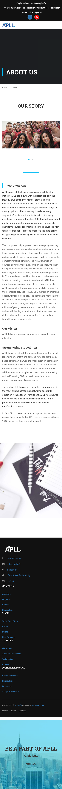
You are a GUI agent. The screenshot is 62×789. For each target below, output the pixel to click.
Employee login (23, 3)
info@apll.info (40, 3)
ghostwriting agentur (39, 391)
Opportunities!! (42, 8)
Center (5, 626)
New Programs (8, 637)
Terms (13, 711)
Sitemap (22, 711)
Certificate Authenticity (18, 575)
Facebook (12, 569)
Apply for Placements (11, 654)
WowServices (38, 705)
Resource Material (10, 675)
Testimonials (7, 659)
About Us (6, 594)
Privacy (5, 711)
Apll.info (18, 705)
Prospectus (7, 686)
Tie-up (11, 581)
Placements (7, 648)
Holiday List (7, 610)
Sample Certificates (10, 691)
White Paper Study (10, 621)
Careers (5, 664)
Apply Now (31, 764)
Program (6, 599)
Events (5, 632)
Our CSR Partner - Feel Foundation (21, 8)
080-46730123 (14, 558)
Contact (5, 604)
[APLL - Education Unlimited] (11, 26)
